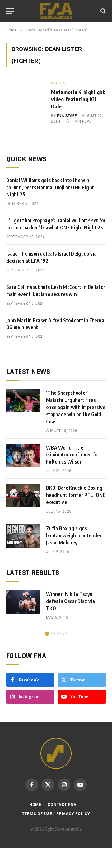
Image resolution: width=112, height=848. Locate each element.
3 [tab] (59, 634)
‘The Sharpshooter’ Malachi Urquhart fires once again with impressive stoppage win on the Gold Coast (75, 407)
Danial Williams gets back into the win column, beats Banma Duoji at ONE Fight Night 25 (50, 187)
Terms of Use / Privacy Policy (56, 814)
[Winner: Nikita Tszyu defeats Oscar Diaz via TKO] (23, 602)
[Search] (102, 11)
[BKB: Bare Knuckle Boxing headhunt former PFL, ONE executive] (23, 495)
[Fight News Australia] (56, 11)
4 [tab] (65, 634)
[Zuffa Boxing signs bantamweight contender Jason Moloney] (23, 536)
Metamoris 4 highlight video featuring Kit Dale (78, 99)
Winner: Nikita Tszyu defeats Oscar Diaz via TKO (70, 601)
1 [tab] (47, 634)
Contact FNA (62, 805)
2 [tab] (53, 634)
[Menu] (10, 11)
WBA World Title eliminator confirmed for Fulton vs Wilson (73, 455)
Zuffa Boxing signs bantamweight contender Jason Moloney (74, 535)
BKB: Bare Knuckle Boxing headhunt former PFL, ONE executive (76, 495)
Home (35, 805)
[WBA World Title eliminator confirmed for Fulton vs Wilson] (23, 455)
